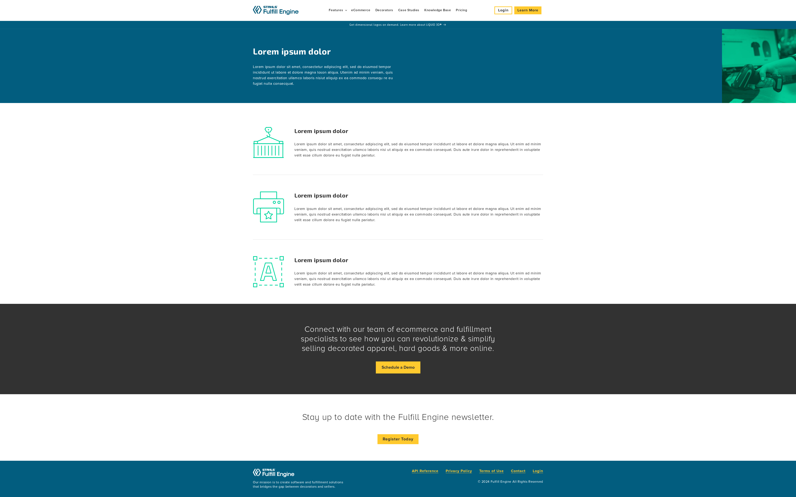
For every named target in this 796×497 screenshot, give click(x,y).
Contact (518, 471)
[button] (337, 10)
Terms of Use (491, 471)
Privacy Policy (459, 471)
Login (503, 10)
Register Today (398, 439)
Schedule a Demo (398, 367)
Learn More (527, 10)
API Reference (425, 471)
